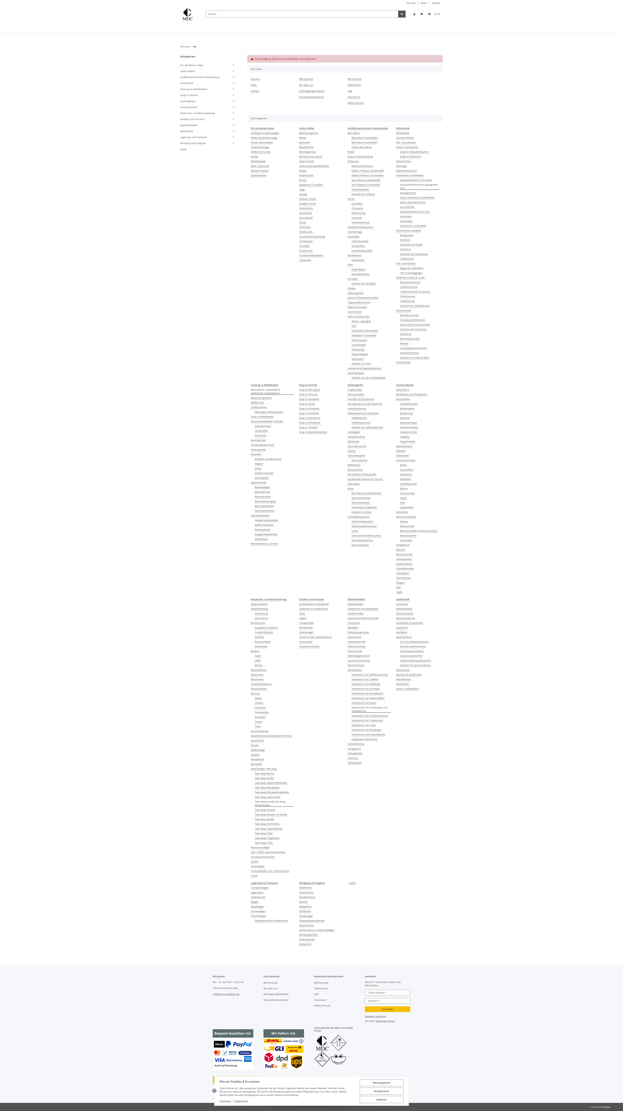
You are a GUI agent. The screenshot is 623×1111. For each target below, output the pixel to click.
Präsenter (256, 454)
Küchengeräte (187, 101)
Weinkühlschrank (409, 352)
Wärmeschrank (356, 665)
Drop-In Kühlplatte (309, 408)
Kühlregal (401, 165)
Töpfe (399, 592)
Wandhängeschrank (358, 655)
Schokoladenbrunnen (262, 444)
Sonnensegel (306, 632)
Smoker (352, 288)
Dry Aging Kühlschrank (412, 319)
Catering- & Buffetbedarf (193, 89)
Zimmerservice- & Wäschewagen (317, 930)
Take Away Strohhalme (267, 823)
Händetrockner (307, 897)
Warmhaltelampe (264, 506)
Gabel (258, 655)
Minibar (404, 343)
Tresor (254, 875)
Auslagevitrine (408, 192)
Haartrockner (306, 892)
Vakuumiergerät (356, 455)
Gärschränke (354, 311)
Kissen (302, 180)
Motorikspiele (258, 161)
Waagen (400, 582)
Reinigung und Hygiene (193, 143)
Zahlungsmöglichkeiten (311, 90)
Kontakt (436, 3)
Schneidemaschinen (359, 516)
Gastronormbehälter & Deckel (267, 421)
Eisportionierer (404, 446)
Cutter (355, 530)
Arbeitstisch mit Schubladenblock (370, 715)
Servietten (260, 716)
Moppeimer (305, 906)
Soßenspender (356, 293)
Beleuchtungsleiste (261, 397)
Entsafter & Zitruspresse (361, 399)
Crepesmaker (355, 389)
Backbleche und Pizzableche (411, 394)
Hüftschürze (261, 613)
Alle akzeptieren (382, 1082)
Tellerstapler (258, 866)
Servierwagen (258, 911)
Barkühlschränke (409, 315)
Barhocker (304, 142)
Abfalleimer (305, 887)
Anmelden (387, 1009)
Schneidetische (356, 743)
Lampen (255, 754)
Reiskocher (354, 441)
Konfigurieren (381, 1091)
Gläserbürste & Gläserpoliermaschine (271, 735)
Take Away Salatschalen (268, 796)
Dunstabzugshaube (358, 632)
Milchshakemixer (361, 502)
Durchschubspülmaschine (414, 641)
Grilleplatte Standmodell (365, 330)
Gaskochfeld (358, 245)
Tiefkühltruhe (407, 301)
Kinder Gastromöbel (262, 142)
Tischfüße (304, 245)
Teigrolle (404, 436)
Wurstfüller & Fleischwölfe (362, 474)
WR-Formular (306, 78)
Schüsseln (260, 707)
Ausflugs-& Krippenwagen (265, 133)
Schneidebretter (405, 568)
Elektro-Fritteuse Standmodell (368, 170)
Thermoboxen (258, 915)
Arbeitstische (355, 669)
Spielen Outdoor (260, 170)
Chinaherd (357, 208)
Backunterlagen (408, 422)
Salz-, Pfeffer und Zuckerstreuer (268, 852)
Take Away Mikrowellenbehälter (272, 792)
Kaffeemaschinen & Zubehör (363, 413)
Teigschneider (407, 441)
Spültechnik (186, 131)
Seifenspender (307, 939)
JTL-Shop (606, 1106)
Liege (302, 189)
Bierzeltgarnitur (307, 151)
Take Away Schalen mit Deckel (271, 814)
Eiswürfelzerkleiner (261, 684)
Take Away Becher (264, 773)
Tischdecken (306, 241)
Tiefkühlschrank (408, 286)
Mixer (351, 488)
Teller (258, 726)
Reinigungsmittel (308, 934)
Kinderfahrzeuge (260, 147)
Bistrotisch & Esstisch (310, 156)
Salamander (358, 349)
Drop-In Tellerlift (308, 427)
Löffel (258, 660)
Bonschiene (257, 679)
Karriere (411, 3)
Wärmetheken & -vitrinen (264, 543)
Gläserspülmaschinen (412, 651)
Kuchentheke (407, 207)
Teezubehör (402, 573)
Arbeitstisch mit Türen (364, 725)
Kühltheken (406, 221)
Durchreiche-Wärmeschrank (363, 618)
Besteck (255, 651)
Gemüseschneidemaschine (366, 535)
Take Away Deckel (264, 778)
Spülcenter (402, 627)
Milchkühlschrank (409, 338)
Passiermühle (407, 493)
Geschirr (255, 693)
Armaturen (402, 604)
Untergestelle (355, 753)
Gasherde (357, 217)
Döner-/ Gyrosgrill (361, 321)
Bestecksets (257, 674)
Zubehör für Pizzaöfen (364, 283)
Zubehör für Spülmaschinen (415, 665)
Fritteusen (353, 161)
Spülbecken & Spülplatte (409, 622)
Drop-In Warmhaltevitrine (313, 432)
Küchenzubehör (189, 107)
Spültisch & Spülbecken (409, 674)
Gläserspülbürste (405, 618)
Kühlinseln (406, 216)
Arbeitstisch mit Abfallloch (366, 684)
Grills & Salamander (358, 316)
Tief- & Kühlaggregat (411, 272)
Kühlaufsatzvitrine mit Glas (415, 211)
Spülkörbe (401, 632)
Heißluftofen (358, 269)
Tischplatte (305, 260)
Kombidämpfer (356, 372)
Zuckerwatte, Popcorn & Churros (365, 479)
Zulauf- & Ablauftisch (407, 688)
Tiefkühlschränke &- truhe (410, 277)
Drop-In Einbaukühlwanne (414, 151)
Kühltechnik (186, 83)
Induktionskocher (357, 408)
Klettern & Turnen (260, 151)
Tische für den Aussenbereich (315, 636)
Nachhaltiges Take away (264, 768)
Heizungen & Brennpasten (269, 411)
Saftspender (261, 538)
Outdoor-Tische (307, 203)
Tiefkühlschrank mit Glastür (415, 291)
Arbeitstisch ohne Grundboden (368, 734)
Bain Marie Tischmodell (364, 142)
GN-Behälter (261, 430)
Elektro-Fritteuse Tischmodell (367, 175)
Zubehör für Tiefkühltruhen (415, 305)
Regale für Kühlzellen (411, 268)
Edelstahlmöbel (188, 125)
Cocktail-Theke (355, 613)
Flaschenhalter (263, 641)
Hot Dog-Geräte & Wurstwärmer (365, 403)
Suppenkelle (407, 507)
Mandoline (402, 512)
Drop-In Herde (307, 403)
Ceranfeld (357, 203)
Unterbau (353, 758)
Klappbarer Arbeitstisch (365, 739)
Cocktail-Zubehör (264, 632)
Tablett (254, 861)
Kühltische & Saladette (408, 230)
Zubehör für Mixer (362, 512)
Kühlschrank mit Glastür (413, 329)
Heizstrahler (305, 641)
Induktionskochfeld (362, 250)
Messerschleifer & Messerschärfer (418, 530)
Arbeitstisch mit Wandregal (366, 729)
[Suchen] (402, 14)
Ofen (350, 264)
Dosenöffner (407, 469)
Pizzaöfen (353, 278)
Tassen (258, 721)
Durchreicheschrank (359, 660)
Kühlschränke (403, 310)
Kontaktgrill (354, 432)
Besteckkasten (258, 669)
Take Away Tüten (264, 842)
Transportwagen (260, 887)
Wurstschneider (360, 544)
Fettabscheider (404, 608)
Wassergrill (358, 358)
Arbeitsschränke (356, 646)
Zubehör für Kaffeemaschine (367, 427)
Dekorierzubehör (409, 427)
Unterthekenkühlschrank (413, 348)
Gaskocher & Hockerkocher (313, 608)
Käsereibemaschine (362, 540)
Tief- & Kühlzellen (405, 263)
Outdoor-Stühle (307, 198)
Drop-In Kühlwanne (309, 422)
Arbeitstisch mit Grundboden (367, 693)
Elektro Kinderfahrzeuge (264, 137)
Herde (351, 198)
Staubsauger (306, 915)
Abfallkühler (402, 133)
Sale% (352, 882)
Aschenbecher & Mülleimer (314, 604)
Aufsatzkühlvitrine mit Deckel (416, 180)
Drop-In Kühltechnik (407, 147)
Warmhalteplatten (265, 510)
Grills (302, 613)
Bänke (302, 137)
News (424, 3)
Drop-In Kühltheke (309, 413)
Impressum (225, 1101)
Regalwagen (257, 906)
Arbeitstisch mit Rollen (364, 702)
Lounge (303, 194)
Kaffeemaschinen (361, 422)
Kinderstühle (306, 175)
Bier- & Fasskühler (406, 142)
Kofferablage (258, 749)
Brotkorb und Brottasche (268, 458)
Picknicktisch (306, 208)
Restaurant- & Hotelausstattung (197, 113)
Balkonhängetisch (308, 133)
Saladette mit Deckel (411, 244)
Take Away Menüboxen (267, 787)
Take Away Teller (264, 833)
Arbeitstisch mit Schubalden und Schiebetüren (369, 709)
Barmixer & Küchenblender (366, 493)
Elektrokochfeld (360, 241)
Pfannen (400, 549)
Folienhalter (402, 455)
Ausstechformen (409, 403)
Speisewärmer (258, 482)
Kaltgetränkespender (266, 534)
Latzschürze (261, 618)
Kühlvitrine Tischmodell (413, 225)
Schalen (259, 702)
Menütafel (256, 764)
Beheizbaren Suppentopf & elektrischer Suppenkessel (265, 391)
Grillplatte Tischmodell (364, 335)
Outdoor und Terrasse (192, 119)
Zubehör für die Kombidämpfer (369, 377)
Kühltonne (405, 334)
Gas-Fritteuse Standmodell (366, 180)
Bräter (351, 151)
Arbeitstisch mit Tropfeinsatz (367, 720)
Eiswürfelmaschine (406, 170)
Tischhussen (306, 250)
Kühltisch (405, 239)
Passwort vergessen (375, 1016)
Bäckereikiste (407, 408)
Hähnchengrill (359, 340)
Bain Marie (354, 133)
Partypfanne (402, 544)
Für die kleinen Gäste (191, 65)
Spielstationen (258, 175)
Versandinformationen (311, 96)
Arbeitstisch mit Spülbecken (363, 608)
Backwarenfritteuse (362, 165)
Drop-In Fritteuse (308, 394)
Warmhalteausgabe (265, 501)
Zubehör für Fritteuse (363, 194)
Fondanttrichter (408, 432)
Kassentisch (257, 740)
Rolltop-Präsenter (264, 473)
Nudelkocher (355, 255)
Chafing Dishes (259, 407)
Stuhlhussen (306, 231)
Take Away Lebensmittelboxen (271, 782)
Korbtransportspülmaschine (415, 660)
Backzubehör (403, 399)
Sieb (402, 502)
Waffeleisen (354, 464)
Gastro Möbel (187, 71)
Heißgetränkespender (266, 520)
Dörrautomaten (356, 394)
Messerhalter (407, 526)
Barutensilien (258, 622)
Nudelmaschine (356, 436)
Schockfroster (403, 362)
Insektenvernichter (309, 646)
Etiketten (401, 450)
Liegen (302, 618)
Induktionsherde (361, 222)
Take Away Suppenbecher (269, 828)
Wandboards (355, 762)
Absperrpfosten (259, 604)
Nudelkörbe (358, 260)
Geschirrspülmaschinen (413, 646)
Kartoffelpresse (408, 483)
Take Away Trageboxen (267, 838)
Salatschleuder (404, 563)
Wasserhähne (306, 925)
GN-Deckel (260, 435)
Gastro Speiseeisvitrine (412, 202)
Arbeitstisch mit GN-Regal (366, 688)
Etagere (259, 463)
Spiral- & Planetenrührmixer (363, 297)
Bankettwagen (262, 487)
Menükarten (257, 759)
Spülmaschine (404, 636)
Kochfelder (354, 236)
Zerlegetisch (354, 748)
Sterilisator (406, 540)
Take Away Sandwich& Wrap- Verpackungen (270, 803)
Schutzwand (305, 217)
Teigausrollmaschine (359, 302)
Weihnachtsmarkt (357, 307)
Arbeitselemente (357, 641)
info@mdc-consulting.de (226, 994)
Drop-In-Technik (189, 95)
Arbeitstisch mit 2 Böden (365, 679)
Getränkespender (260, 515)
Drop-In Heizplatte (309, 399)
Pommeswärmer (360, 189)
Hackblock (405, 479)
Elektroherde (359, 213)
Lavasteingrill (359, 344)
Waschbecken (403, 679)
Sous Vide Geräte (357, 446)
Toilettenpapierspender (312, 920)
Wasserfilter (402, 684)
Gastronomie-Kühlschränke (415, 324)
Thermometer (403, 577)
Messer (404, 521)
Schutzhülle (305, 213)
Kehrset (303, 901)
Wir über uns (306, 84)
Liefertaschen (258, 897)
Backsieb (405, 417)
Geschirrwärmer (260, 731)
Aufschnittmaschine (362, 521)
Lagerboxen (257, 892)
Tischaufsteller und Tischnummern (270, 870)
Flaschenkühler (259, 688)
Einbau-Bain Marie (362, 147)
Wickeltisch (305, 944)
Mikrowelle (354, 483)
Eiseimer (259, 636)
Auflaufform (402, 389)
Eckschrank (354, 622)
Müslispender (258, 440)
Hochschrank (355, 651)
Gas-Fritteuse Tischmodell (366, 184)
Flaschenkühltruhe (410, 282)
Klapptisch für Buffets (311, 184)
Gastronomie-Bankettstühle (314, 165)
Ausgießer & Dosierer (266, 627)
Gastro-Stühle (306, 161)
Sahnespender (404, 559)
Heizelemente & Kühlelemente (271, 920)
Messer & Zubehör (406, 516)
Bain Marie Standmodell (365, 137)
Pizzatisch (405, 249)
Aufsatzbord (354, 636)
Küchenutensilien (405, 460)
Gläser (258, 698)
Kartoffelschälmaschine (360, 227)
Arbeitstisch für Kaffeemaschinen (370, 674)
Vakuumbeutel (359, 460)
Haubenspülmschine (411, 655)
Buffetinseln (257, 402)
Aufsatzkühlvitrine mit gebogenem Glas (419, 186)
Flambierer (406, 474)
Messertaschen (408, 535)
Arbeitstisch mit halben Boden (368, 698)
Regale (254, 901)
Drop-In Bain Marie (309, 389)
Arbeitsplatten (355, 604)
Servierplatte (262, 477)
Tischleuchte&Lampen (311, 255)
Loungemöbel (306, 622)
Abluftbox (353, 627)
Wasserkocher (355, 469)
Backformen (406, 413)
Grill (354, 325)
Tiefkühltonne (407, 296)
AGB (350, 90)
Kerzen (254, 745)
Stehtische (305, 227)
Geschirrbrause (404, 613)
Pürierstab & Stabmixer (364, 507)
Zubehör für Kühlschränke (414, 357)
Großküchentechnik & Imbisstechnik (200, 77)
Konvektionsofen (361, 274)
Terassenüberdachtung (312, 236)
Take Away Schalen (265, 809)
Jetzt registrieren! (385, 1021)
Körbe (258, 468)
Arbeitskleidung (259, 608)
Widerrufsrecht (356, 102)
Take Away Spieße (264, 819)
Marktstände (306, 627)
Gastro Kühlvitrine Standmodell (417, 197)
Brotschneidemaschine (364, 526)
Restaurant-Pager (260, 847)
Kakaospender (262, 529)
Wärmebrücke (262, 491)
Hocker (303, 170)
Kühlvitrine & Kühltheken (410, 175)
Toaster (352, 450)
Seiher (403, 497)
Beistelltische (306, 147)
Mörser (404, 488)
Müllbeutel (305, 911)
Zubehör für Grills (361, 363)
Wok (398, 587)
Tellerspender (258, 449)
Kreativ (254, 156)
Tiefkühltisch (407, 258)
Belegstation (407, 235)
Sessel (302, 222)
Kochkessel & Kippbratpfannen (364, 368)
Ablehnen (381, 1099)
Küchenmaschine (361, 497)
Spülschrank (403, 669)
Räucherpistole (404, 554)
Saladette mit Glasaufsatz (414, 254)
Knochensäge (355, 231)
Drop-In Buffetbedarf (262, 416)
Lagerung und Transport (193, 137)
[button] (414, 14)
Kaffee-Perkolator (264, 524)
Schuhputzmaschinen (263, 856)
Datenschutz (241, 1101)
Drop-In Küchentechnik (360, 156)
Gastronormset (263, 426)
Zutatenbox (261, 646)
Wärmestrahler (263, 496)
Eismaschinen (403, 161)
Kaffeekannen (359, 417)
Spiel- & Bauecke (260, 165)
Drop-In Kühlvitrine (410, 156)
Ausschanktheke (405, 137)
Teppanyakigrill (360, 354)
